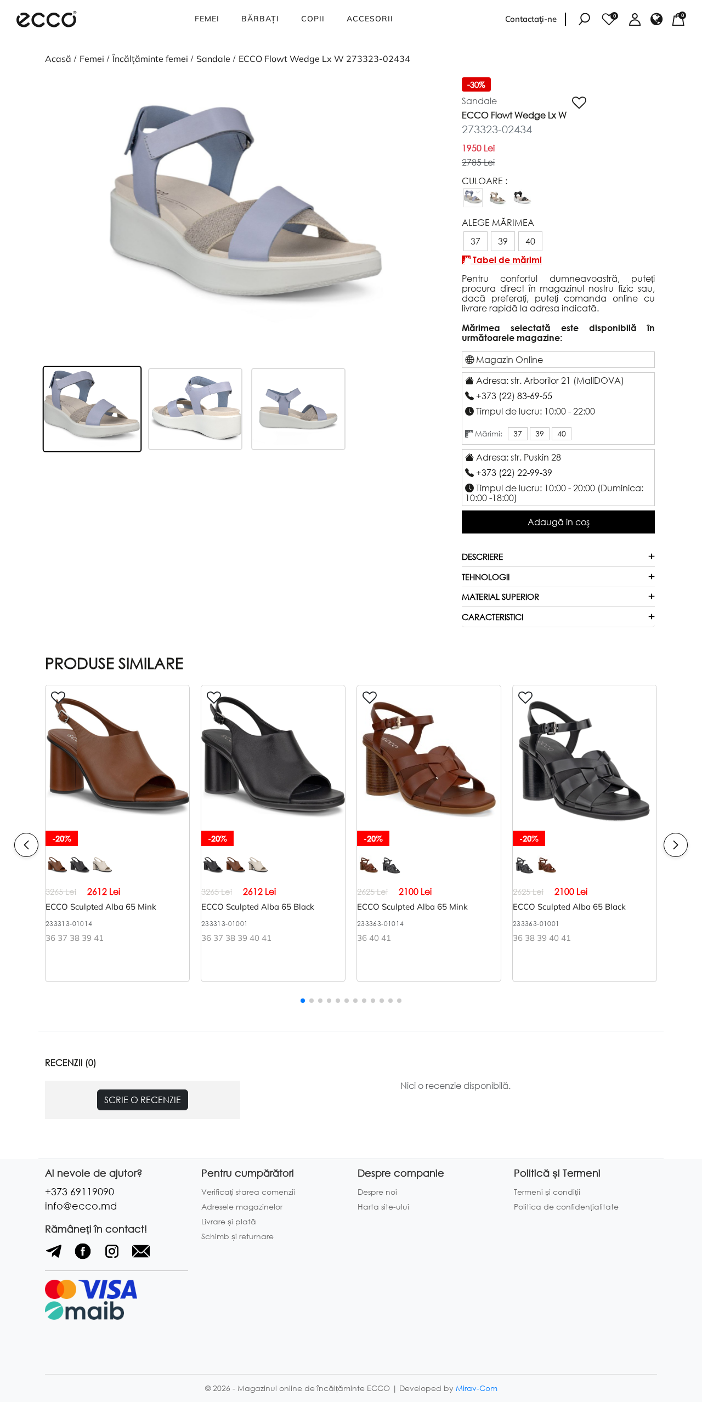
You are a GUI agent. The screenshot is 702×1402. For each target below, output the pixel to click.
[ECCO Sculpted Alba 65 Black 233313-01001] (80, 871)
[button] (75, 214)
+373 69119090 (79, 1191)
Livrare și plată (228, 1221)
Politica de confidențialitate (566, 1206)
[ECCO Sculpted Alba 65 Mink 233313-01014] (117, 825)
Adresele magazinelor (241, 1206)
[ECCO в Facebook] (84, 1256)
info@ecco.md (81, 1206)
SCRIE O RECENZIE (142, 1099)
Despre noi (377, 1192)
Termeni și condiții (547, 1192)
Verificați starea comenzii (248, 1192)
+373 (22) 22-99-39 (514, 472)
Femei (207, 19)
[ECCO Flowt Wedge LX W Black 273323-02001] (522, 203)
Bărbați (260, 19)
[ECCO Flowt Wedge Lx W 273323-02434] (473, 203)
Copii (313, 19)
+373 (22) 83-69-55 (514, 395)
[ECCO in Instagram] (113, 1256)
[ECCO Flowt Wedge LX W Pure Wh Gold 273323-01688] (497, 203)
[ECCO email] (141, 1256)
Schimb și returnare (237, 1236)
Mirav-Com (476, 1388)
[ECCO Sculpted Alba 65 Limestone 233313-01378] (102, 871)
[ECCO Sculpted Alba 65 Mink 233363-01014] (429, 825)
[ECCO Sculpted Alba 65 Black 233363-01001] (391, 871)
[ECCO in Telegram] (55, 1256)
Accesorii (370, 19)
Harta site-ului (383, 1206)
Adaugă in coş (559, 521)
